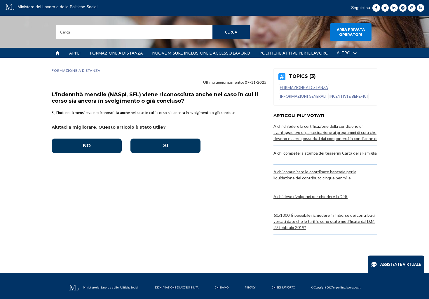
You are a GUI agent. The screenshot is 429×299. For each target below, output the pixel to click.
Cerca (231, 32)
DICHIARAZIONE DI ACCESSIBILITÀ (176, 287)
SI (165, 145)
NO (87, 145)
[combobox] (153, 32)
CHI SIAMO (222, 287)
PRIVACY (250, 287)
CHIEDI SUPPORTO (283, 287)
